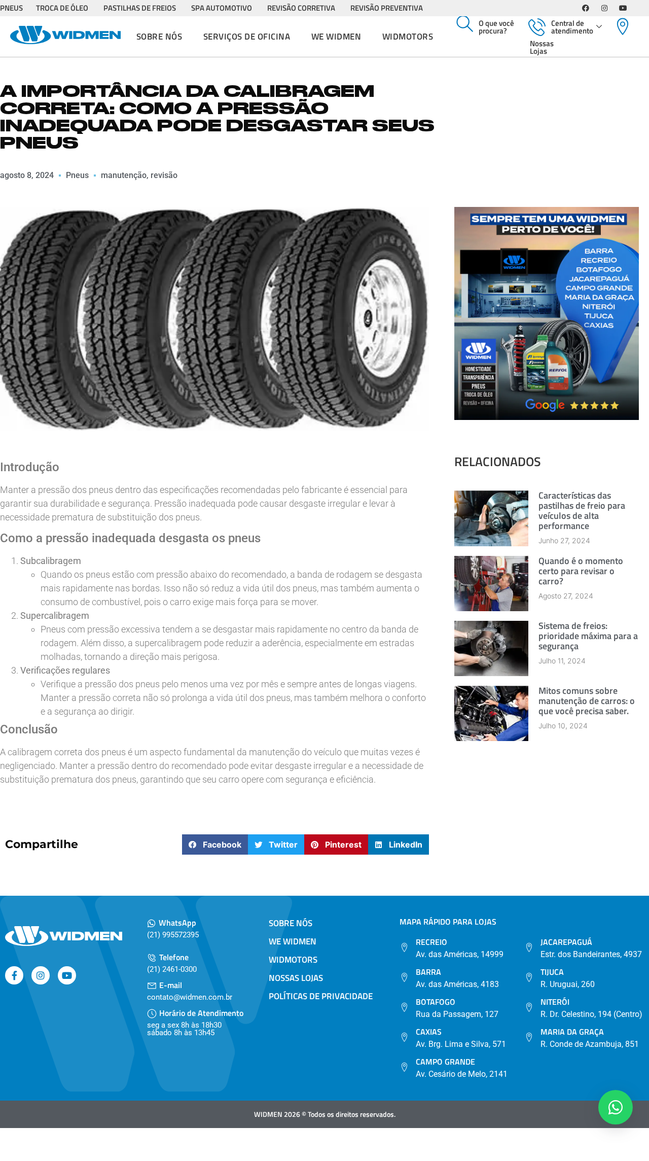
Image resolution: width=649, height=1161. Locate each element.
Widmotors (408, 36)
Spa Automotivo (221, 8)
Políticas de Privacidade (321, 996)
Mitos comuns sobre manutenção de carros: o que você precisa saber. (586, 701)
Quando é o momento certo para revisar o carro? (580, 571)
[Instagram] (604, 8)
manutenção (124, 175)
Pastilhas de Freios (139, 8)
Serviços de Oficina (247, 36)
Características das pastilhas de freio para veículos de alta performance (581, 510)
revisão (164, 175)
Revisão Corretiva (301, 8)
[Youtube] (623, 8)
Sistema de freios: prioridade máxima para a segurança (588, 636)
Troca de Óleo (62, 8)
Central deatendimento (572, 27)
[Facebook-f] (14, 975)
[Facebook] (586, 8)
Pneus (77, 175)
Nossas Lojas (542, 47)
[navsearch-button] (465, 24)
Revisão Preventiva (386, 8)
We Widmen (336, 36)
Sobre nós (159, 36)
